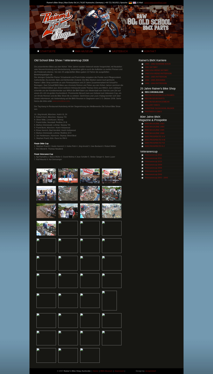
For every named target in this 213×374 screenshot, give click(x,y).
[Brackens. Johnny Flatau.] (90, 287)
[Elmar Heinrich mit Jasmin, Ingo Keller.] (90, 307)
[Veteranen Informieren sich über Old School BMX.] (68, 235)
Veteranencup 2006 (153, 174)
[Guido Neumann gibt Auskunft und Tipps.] (46, 235)
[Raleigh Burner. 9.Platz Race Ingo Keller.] (46, 270)
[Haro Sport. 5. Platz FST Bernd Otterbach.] (90, 252)
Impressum (119, 371)
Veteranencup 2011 (153, 158)
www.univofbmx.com (61, 101)
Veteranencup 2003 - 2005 (156, 178)
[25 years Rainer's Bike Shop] (90, 182)
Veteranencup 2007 (153, 171)
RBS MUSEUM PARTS (155, 98)
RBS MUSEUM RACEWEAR (157, 102)
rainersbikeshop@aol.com (155, 3)
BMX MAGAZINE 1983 (154, 124)
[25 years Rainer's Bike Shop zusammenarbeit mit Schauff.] (111, 182)
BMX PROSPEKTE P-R (155, 143)
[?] (46, 307)
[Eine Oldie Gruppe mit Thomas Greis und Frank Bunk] (68, 217)
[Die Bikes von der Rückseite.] (111, 200)
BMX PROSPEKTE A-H (155, 136)
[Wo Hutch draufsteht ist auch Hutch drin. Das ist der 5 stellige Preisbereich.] (46, 217)
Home (96, 371)
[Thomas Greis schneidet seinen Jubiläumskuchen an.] (46, 362)
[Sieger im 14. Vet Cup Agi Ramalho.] (90, 362)
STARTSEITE (47, 51)
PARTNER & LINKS (153, 112)
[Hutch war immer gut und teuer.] (90, 200)
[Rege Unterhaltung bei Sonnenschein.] (90, 235)
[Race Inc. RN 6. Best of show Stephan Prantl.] (111, 235)
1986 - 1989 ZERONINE (155, 80)
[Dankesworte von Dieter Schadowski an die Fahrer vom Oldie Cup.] (111, 345)
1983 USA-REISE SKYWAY (156, 70)
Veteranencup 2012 (153, 155)
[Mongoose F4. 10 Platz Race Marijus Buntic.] (111, 270)
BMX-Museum (106, 371)
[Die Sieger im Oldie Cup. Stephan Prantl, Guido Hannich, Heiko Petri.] (90, 345)
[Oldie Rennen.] (68, 327)
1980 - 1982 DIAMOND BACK (158, 64)
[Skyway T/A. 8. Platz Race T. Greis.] (68, 200)
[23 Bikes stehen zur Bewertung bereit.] (90, 217)
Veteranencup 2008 (153, 168)
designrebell (150, 371)
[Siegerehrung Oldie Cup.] (111, 327)
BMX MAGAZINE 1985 (154, 130)
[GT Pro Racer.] (68, 270)
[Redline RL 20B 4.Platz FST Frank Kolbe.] (46, 287)
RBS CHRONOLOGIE (154, 92)
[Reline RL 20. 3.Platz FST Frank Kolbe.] (68, 287)
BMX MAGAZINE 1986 (154, 133)
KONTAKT (150, 51)
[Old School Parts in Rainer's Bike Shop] (46, 200)
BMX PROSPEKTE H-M (155, 140)
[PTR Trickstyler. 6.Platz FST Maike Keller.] (90, 270)
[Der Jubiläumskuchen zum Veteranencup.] (68, 307)
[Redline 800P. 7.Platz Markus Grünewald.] (68, 252)
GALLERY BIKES (152, 105)
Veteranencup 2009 (153, 165)
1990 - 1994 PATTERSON (156, 83)
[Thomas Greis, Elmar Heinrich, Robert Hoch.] (109, 310)
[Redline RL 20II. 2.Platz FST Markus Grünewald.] (46, 252)
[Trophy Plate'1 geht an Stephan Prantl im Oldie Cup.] (46, 345)
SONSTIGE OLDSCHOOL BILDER (159, 108)
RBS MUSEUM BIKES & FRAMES (159, 95)
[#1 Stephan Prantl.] (68, 345)
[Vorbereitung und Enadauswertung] (68, 182)
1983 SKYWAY (151, 67)
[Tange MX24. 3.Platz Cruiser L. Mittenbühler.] (111, 252)
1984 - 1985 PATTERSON (156, 77)
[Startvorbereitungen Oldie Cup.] (46, 327)
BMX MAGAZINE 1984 (154, 127)
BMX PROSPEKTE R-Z (155, 146)
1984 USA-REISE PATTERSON (158, 73)
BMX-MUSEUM (84, 51)
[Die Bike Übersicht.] (111, 217)
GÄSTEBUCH (119, 51)
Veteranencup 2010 (153, 161)
